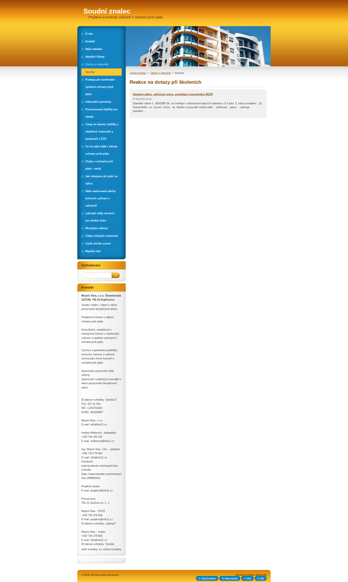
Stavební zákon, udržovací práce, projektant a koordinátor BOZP (173, 94)
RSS (249, 578)
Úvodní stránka (138, 73)
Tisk (262, 578)
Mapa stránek (231, 578)
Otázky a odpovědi (160, 73)
